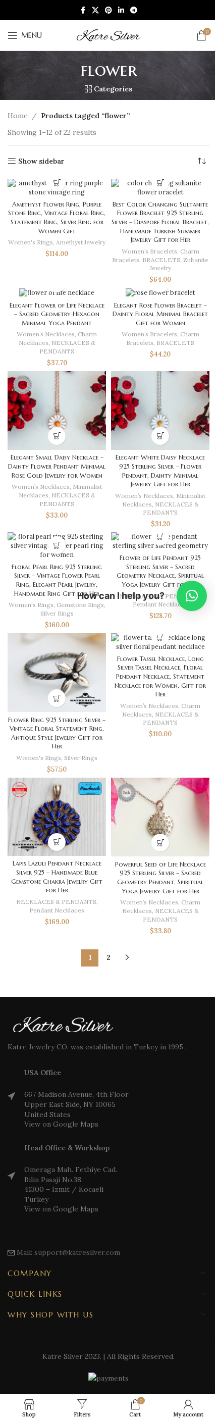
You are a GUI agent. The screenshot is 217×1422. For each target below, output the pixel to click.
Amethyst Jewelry (80, 242)
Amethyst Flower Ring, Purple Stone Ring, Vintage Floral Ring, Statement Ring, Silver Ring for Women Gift (56, 217)
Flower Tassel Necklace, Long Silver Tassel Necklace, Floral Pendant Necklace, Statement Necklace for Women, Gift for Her (160, 677)
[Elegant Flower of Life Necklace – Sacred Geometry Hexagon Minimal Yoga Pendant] (57, 292)
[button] (160, 182)
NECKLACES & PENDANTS (67, 347)
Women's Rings (30, 242)
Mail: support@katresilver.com (68, 1252)
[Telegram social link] (133, 10)
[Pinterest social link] (108, 10)
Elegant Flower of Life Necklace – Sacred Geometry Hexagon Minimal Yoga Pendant (57, 314)
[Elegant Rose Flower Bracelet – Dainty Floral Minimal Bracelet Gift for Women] (160, 292)
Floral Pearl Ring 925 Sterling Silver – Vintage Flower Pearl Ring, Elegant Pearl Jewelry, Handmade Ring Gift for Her (57, 580)
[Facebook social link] (83, 10)
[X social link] (95, 10)
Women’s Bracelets (149, 251)
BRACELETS (161, 260)
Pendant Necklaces (56, 910)
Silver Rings (57, 613)
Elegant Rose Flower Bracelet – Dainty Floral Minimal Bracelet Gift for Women (160, 314)
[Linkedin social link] (121, 10)
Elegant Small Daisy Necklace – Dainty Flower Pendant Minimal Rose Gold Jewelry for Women (56, 466)
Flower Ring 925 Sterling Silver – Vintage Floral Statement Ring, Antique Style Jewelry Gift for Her (56, 733)
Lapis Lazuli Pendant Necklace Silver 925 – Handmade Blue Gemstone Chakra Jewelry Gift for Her (56, 876)
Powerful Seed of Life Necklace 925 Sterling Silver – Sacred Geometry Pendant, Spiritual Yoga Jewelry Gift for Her (160, 877)
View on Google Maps (61, 1124)
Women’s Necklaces (46, 334)
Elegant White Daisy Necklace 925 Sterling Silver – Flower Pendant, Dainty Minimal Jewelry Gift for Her (160, 470)
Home (18, 115)
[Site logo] (108, 34)
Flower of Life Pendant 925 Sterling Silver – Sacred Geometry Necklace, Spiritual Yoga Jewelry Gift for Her (160, 571)
